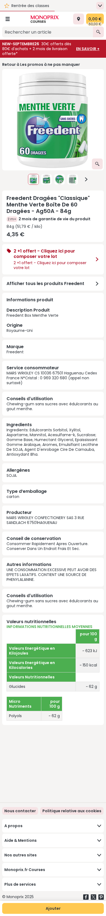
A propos (13, 825)
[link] (72, 811)
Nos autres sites (20, 855)
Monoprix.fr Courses (24, 869)
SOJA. (12, 475)
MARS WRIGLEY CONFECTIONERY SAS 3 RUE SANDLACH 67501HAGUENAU (45, 520)
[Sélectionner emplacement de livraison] (78, 19)
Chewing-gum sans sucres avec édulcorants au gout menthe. (52, 406)
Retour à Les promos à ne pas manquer (41, 64)
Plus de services (20, 884)
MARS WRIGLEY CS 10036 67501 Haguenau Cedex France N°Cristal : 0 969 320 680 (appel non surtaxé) (52, 378)
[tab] (53, 119)
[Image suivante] (86, 179)
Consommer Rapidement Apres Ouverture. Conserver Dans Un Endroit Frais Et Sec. (47, 546)
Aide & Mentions (20, 840)
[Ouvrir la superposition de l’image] (97, 163)
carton (13, 496)
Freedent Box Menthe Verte (32, 320)
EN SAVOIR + (87, 48)
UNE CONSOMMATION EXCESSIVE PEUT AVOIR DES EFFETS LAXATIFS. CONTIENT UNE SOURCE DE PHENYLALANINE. (51, 574)
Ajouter (53, 908)
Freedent (15, 351)
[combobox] (48, 32)
